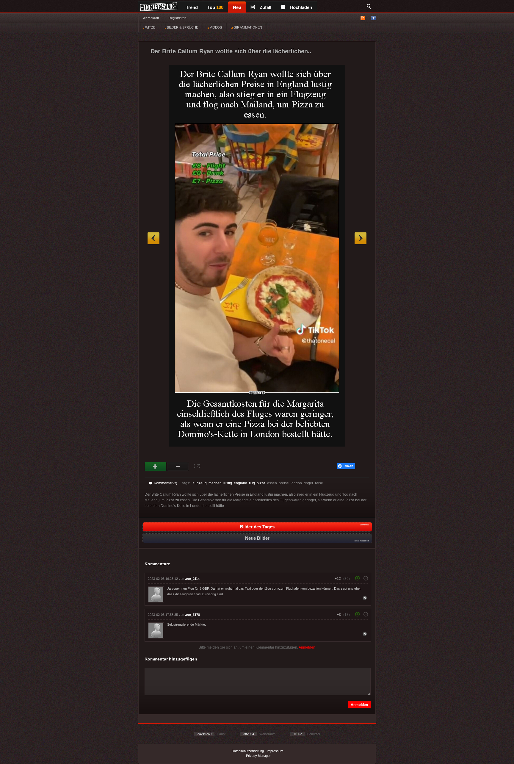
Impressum (275, 751)
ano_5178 (192, 614)
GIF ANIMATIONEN (247, 27)
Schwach (178, 466)
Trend (192, 7)
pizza (261, 483)
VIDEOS (215, 27)
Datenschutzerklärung (248, 751)
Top (215, 7)
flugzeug (200, 483)
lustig (227, 483)
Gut (156, 466)
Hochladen (301, 7)
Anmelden (151, 18)
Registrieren (177, 18)
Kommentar (165, 483)
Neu (237, 7)
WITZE (149, 27)
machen (215, 483)
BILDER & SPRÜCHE (182, 27)
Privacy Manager (258, 755)
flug (252, 483)
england (240, 483)
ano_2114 (192, 578)
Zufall (265, 7)
